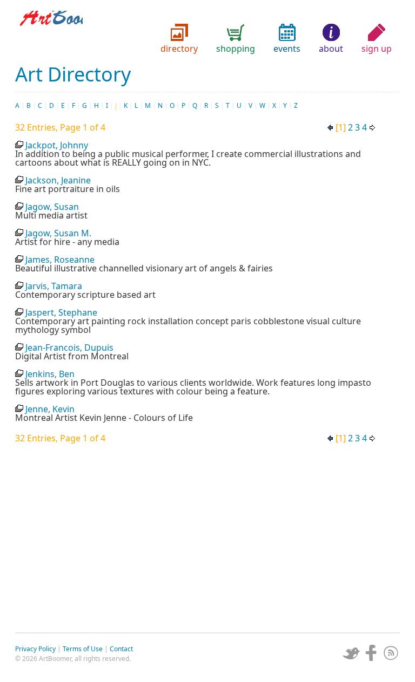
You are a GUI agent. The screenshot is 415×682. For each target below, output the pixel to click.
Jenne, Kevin (50, 409)
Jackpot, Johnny (56, 145)
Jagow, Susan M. (58, 233)
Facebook (371, 652)
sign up (377, 48)
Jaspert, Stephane (61, 312)
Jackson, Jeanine (58, 180)
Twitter (351, 652)
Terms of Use (83, 648)
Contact (121, 648)
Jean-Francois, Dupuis (69, 347)
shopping (235, 48)
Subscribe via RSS (391, 652)
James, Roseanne (60, 259)
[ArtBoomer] (207, 32)
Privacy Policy (35, 648)
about (331, 48)
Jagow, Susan (52, 207)
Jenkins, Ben (50, 374)
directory (179, 48)
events (286, 48)
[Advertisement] (207, 535)
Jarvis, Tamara (53, 286)
